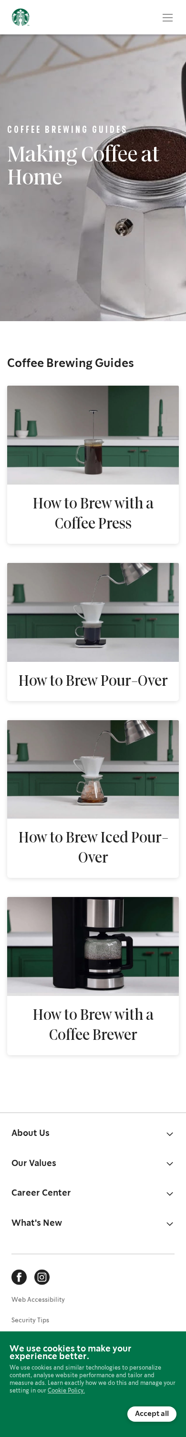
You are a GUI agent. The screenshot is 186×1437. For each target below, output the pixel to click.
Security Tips (30, 1321)
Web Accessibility (38, 1300)
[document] (93, 1384)
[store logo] (20, 17)
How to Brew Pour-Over (93, 681)
